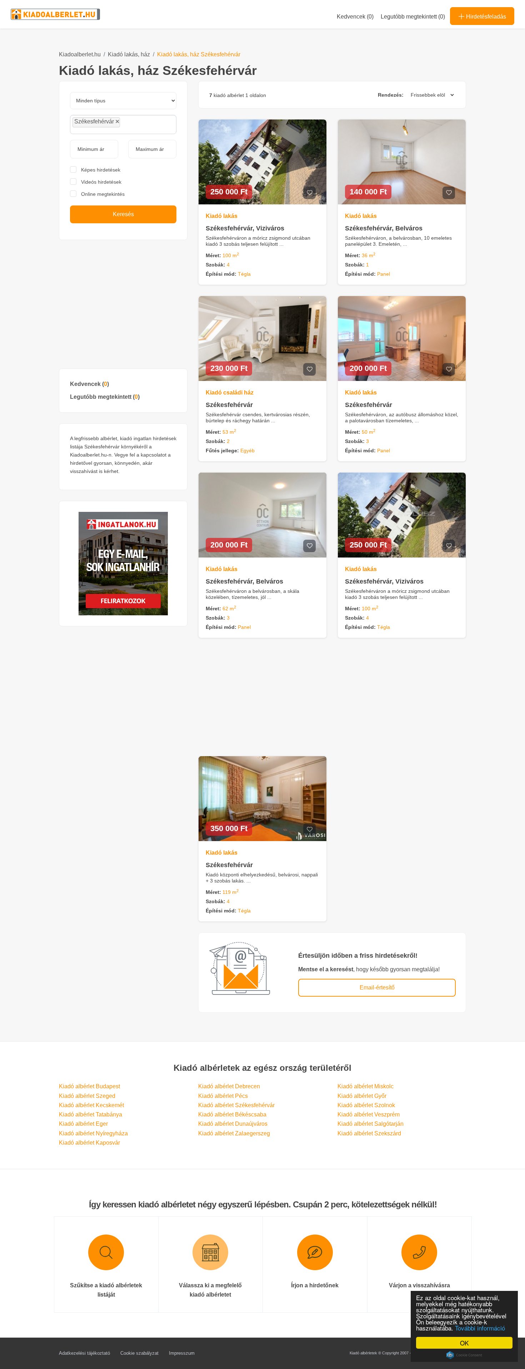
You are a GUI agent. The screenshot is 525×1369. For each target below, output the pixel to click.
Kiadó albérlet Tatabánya (90, 1114)
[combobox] (123, 124)
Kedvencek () (355, 17)
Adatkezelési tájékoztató (84, 1353)
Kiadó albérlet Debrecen (229, 1086)
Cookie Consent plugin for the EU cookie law (464, 1355)
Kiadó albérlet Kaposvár (89, 1143)
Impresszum (182, 1353)
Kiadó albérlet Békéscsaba (232, 1114)
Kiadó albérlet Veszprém (369, 1114)
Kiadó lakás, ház (129, 54)
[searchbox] (138, 124)
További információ (480, 1327)
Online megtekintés (103, 194)
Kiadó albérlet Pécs (223, 1096)
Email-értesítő (377, 987)
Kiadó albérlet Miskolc (366, 1086)
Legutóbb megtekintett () (105, 397)
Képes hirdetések (100, 170)
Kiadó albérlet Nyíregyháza (93, 1133)
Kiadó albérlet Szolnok (366, 1105)
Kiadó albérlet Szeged (87, 1096)
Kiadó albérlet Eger (83, 1124)
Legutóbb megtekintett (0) (413, 17)
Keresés (123, 214)
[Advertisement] (123, 304)
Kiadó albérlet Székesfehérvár (236, 1105)
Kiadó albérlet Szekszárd (369, 1133)
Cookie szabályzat (139, 1353)
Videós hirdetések (101, 182)
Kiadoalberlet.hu (80, 54)
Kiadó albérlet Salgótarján (371, 1124)
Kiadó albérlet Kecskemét (91, 1105)
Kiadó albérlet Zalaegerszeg (234, 1133)
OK (464, 1342)
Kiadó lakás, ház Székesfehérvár (198, 54)
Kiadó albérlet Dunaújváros (233, 1124)
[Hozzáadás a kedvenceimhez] (309, 193)
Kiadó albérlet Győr (362, 1096)
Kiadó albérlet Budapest (89, 1086)
